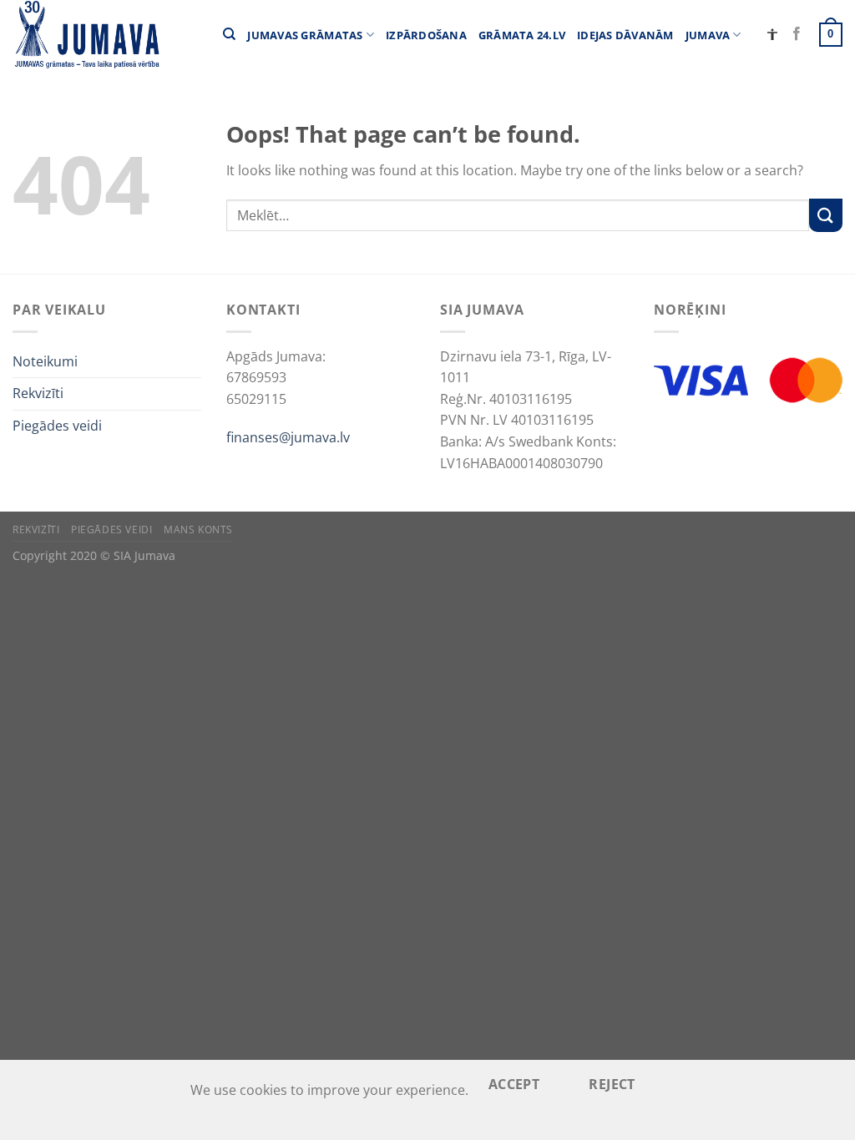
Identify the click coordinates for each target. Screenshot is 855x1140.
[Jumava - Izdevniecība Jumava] (86, 34)
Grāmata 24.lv (521, 35)
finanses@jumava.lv (288, 437)
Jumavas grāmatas (304, 35)
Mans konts (198, 529)
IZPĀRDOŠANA (426, 35)
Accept (514, 1084)
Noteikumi (45, 361)
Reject (612, 1084)
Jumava (708, 35)
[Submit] (825, 215)
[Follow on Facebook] (796, 34)
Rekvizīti (38, 393)
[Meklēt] (229, 34)
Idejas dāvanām (625, 35)
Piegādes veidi (57, 425)
